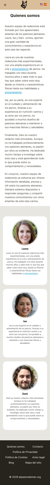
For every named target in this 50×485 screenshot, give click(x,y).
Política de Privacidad (25, 452)
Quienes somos (16, 446)
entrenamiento (20, 69)
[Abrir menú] (5, 5)
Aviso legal (38, 457)
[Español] (45, 5)
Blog (11, 462)
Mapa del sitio (33, 462)
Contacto (38, 446)
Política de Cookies (16, 457)
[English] (41, 5)
